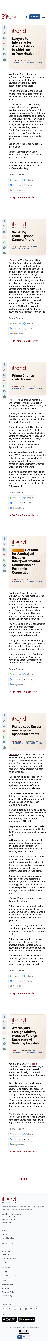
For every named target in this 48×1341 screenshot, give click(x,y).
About (4, 1248)
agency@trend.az (8, 1222)
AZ (24, 1337)
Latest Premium (8, 1238)
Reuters (13, 260)
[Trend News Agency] (9, 1200)
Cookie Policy (7, 1296)
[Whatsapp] (4, 1308)
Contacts (5, 1255)
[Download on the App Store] (9, 1319)
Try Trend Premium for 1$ (25, 197)
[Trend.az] (9, 16)
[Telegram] (26, 1308)
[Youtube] (20, 1308)
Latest (4, 1234)
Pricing (4, 1272)
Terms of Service (8, 1285)
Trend (34, 1063)
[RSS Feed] (36, 1308)
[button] (4, 27)
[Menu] (43, 16)
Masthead (6, 1251)
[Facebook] (9, 1308)
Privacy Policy (7, 1288)
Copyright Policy (8, 1292)
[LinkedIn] (31, 1308)
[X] (15, 1308)
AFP (11, 400)
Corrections (6, 1262)
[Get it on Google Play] (26, 1319)
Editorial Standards (9, 1258)
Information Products (10, 1275)
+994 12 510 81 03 (8, 1220)
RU (28, 1337)
